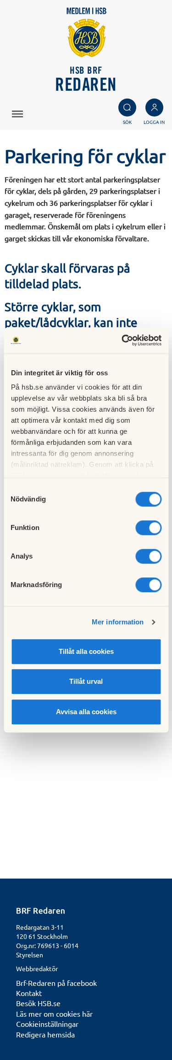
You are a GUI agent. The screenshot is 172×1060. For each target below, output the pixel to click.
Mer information (118, 622)
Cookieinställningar (47, 1023)
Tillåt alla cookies (86, 651)
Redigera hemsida (45, 1034)
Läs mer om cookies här (54, 1013)
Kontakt (29, 992)
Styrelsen (29, 954)
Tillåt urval (86, 681)
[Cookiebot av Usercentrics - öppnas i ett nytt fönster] (122, 340)
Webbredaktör (37, 968)
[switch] (148, 527)
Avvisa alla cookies (86, 712)
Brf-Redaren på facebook (56, 982)
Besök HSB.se (38, 1003)
